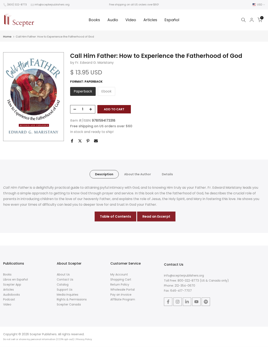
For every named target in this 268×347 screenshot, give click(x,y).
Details (167, 174)
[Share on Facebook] (72, 141)
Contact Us (65, 279)
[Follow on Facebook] (168, 302)
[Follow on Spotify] (206, 302)
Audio (112, 19)
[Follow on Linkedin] (187, 302)
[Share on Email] (96, 141)
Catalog (62, 284)
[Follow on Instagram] (177, 302)
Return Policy (119, 284)
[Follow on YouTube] (196, 302)
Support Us (64, 289)
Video (130, 19)
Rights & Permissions (72, 299)
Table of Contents (115, 216)
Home (7, 36)
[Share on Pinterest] (88, 141)
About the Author (137, 174)
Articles (150, 19)
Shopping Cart (120, 279)
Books (94, 19)
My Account (119, 274)
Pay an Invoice (120, 294)
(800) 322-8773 (17, 4)
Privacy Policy (84, 339)
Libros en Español (15, 279)
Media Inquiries (67, 294)
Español (172, 19)
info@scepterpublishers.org (52, 4)
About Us (63, 274)
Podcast (9, 299)
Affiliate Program (122, 299)
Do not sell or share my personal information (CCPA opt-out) (38, 339)
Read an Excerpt (156, 216)
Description (104, 174)
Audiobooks (11, 294)
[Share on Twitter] (80, 141)
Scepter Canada (69, 304)
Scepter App (12, 284)
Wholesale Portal (122, 289)
